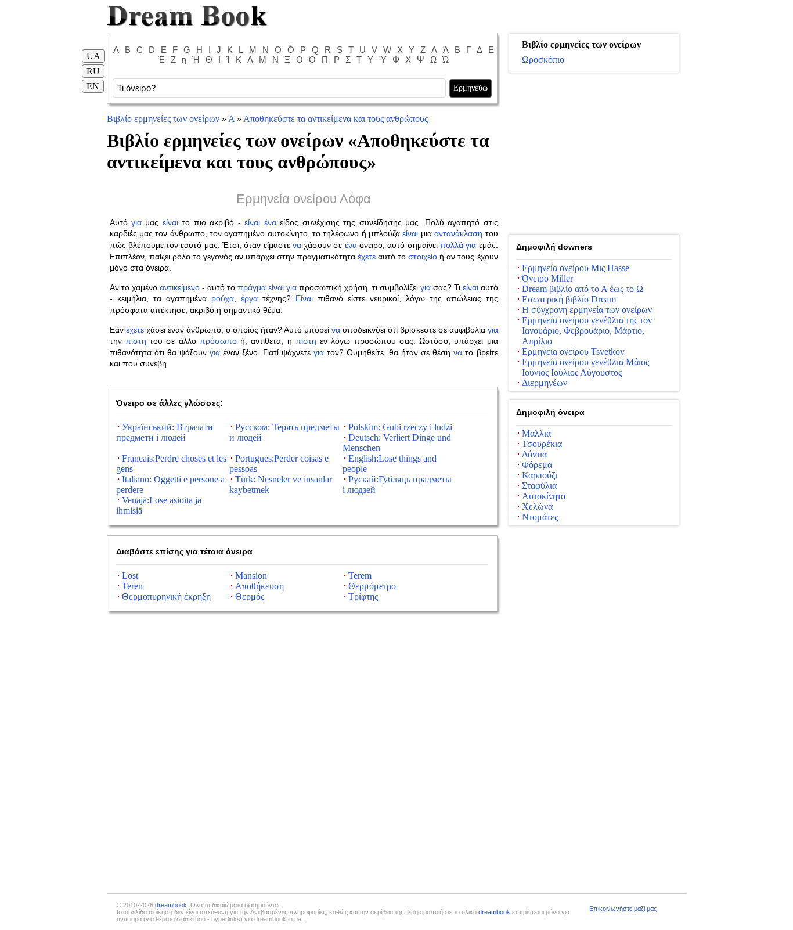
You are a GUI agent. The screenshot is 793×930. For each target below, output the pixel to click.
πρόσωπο (218, 340)
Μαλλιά (536, 433)
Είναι (304, 298)
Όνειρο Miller (547, 278)
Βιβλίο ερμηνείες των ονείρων (163, 119)
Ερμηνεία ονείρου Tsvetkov (573, 351)
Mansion (251, 576)
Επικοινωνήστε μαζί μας (623, 908)
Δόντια (534, 454)
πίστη (135, 340)
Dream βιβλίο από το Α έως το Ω (582, 289)
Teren (132, 586)
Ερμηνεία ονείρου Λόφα (303, 199)
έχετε (367, 256)
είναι (170, 222)
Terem (360, 576)
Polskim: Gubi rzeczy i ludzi (400, 427)
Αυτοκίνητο (543, 496)
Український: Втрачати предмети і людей (164, 432)
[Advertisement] (594, 153)
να (297, 245)
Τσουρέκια (542, 444)
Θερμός (249, 596)
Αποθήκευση (259, 586)
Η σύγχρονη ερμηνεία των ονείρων (587, 310)
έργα (249, 298)
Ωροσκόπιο (543, 59)
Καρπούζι (539, 475)
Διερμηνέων (544, 383)
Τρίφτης (363, 596)
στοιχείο (422, 256)
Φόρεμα (537, 465)
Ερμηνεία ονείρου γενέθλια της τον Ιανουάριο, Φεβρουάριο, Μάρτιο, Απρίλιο (587, 330)
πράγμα (251, 287)
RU (93, 71)
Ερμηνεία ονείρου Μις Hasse (575, 268)
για (136, 222)
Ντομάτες (540, 517)
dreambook (171, 905)
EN (92, 86)
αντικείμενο (180, 287)
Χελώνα (537, 506)
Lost (130, 576)
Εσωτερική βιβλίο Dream (569, 299)
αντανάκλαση (458, 233)
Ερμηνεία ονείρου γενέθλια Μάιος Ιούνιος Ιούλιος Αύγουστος (585, 367)
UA (93, 56)
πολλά (451, 245)
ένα (270, 222)
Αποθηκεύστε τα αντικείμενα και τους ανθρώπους (335, 119)
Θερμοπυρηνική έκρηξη (166, 596)
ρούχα (222, 298)
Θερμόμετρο (372, 586)
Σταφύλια (539, 486)
